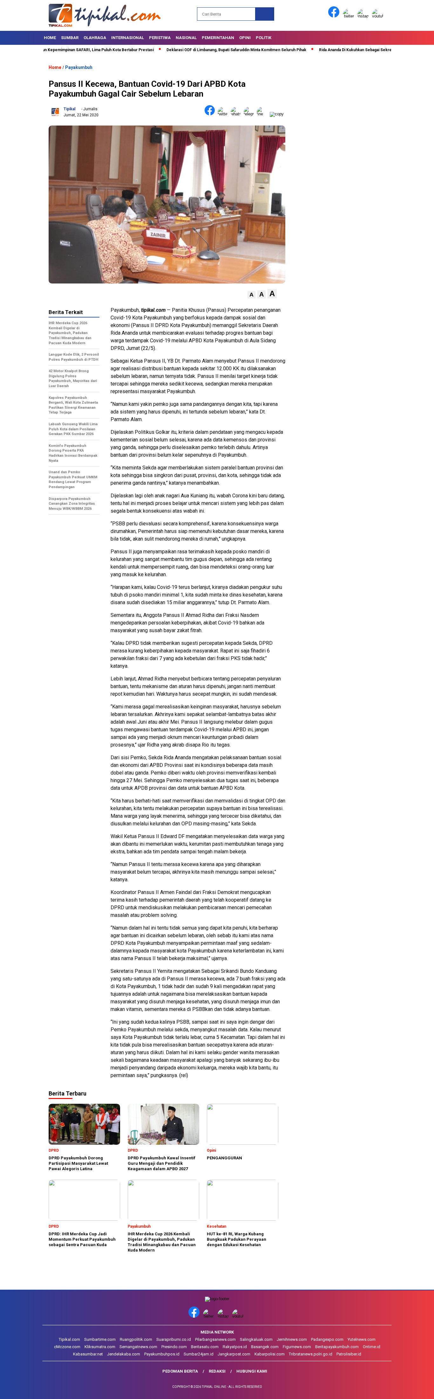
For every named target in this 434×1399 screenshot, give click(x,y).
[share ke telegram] (250, 114)
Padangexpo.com (327, 1339)
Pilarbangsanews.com (215, 1339)
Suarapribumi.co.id (173, 1339)
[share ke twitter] (224, 114)
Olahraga (95, 37)
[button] (251, 294)
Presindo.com (174, 1346)
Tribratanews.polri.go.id (310, 1354)
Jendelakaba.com (123, 1354)
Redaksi (217, 1371)
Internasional (127, 37)
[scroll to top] (415, 1389)
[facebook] (335, 16)
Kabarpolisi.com (269, 1354)
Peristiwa (160, 37)
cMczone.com (67, 1346)
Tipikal (69, 109)
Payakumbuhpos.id (162, 1354)
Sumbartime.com (100, 1339)
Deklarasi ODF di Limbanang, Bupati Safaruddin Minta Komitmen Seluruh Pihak (206, 50)
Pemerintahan (218, 37)
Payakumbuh (78, 67)
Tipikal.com (69, 1339)
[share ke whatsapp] (237, 114)
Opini (245, 37)
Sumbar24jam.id (199, 1354)
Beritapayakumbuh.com (337, 1346)
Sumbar (69, 37)
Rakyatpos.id (235, 1346)
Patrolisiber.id (348, 1354)
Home (50, 37)
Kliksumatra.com (100, 1346)
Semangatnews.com (138, 1346)
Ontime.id (371, 1346)
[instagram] (364, 16)
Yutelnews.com (362, 1339)
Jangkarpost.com (234, 1354)
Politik (263, 37)
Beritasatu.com (205, 1346)
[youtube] (378, 16)
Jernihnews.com (292, 1339)
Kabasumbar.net (88, 1354)
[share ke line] (263, 114)
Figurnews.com (297, 1346)
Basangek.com (265, 1346)
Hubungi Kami (251, 1371)
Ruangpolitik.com (136, 1339)
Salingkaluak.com (256, 1339)
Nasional (186, 37)
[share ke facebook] (211, 114)
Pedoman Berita (180, 1371)
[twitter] (349, 16)
